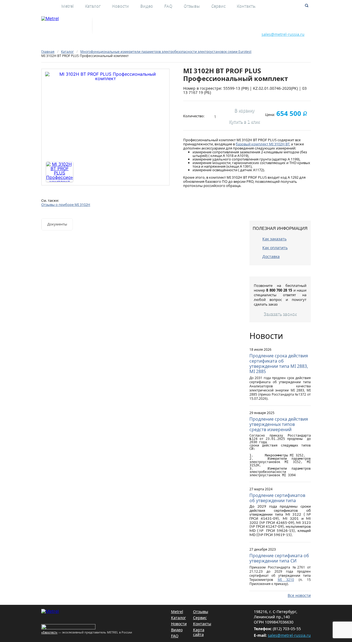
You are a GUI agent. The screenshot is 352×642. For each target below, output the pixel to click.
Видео (146, 5)
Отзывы (192, 5)
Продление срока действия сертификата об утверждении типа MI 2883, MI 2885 (278, 363)
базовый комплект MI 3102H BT (262, 144)
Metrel (67, 5)
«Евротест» (49, 632)
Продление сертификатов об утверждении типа (277, 498)
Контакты (246, 5)
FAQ (168, 5)
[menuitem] (73, 6)
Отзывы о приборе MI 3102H (65, 204)
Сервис (218, 5)
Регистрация (211, 28)
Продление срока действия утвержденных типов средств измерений (278, 424)
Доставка (271, 256)
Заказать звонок (280, 314)
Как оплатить (275, 247)
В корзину (245, 110)
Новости (120, 5)
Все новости (299, 595)
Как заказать (274, 238)
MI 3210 (286, 579)
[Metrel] (50, 18)
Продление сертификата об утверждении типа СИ (279, 558)
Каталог (93, 5)
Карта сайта (198, 632)
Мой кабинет (211, 22)
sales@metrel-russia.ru (283, 34)
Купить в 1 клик (244, 121)
